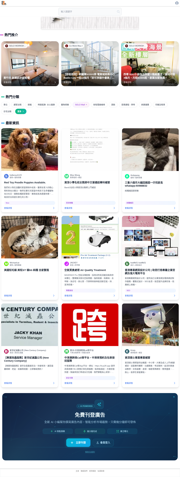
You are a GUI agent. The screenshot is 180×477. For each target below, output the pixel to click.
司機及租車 (160, 105)
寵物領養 (65, 105)
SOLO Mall (81, 105)
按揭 (30, 105)
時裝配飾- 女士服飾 (46, 105)
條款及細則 (90, 452)
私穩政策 (101, 471)
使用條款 (92, 471)
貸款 (113, 105)
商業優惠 (145, 105)
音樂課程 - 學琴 (128, 105)
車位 (5, 105)
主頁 (77, 471)
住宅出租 (7, 111)
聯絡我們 (84, 471)
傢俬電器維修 (99, 105)
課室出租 (18, 105)
